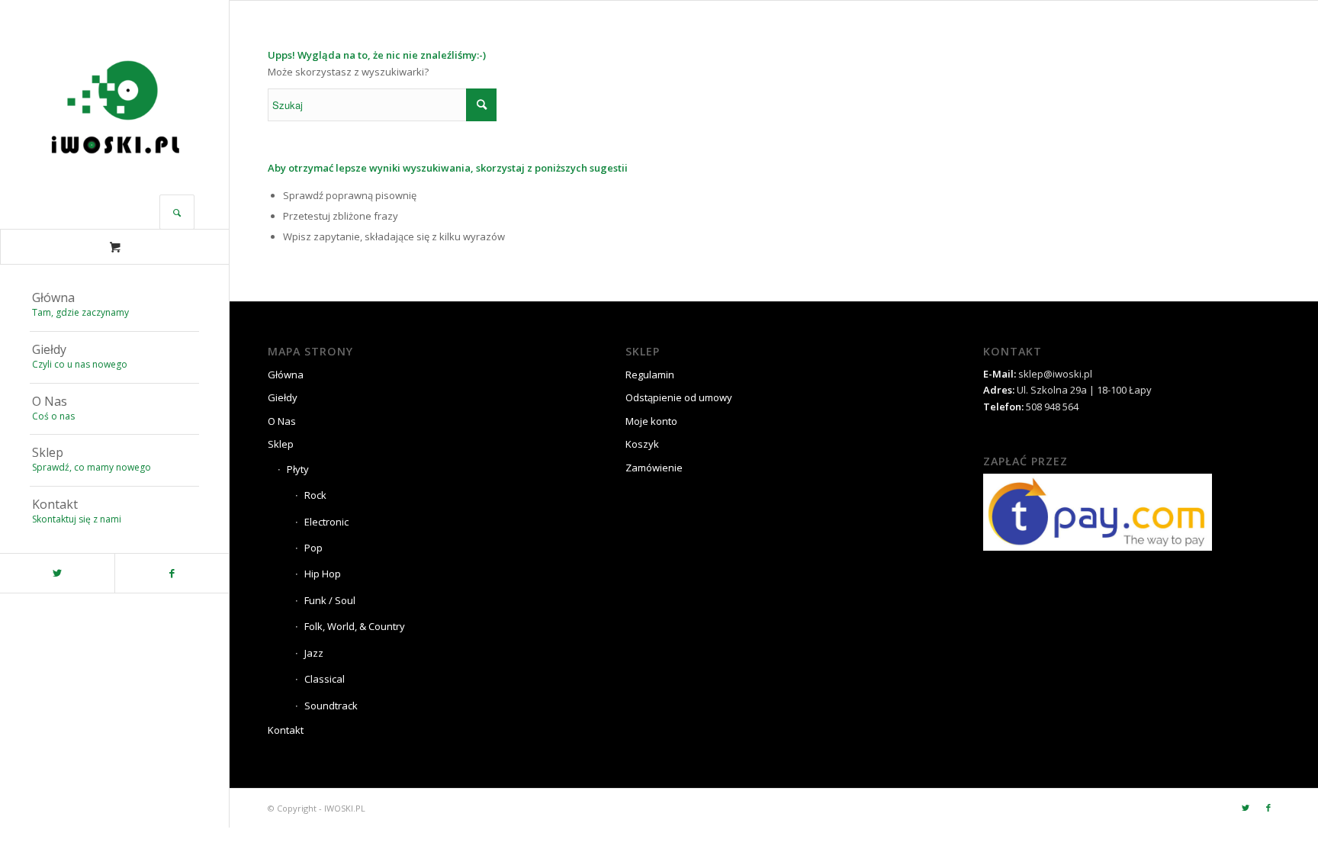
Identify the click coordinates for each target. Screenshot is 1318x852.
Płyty (298, 469)
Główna (286, 374)
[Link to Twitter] (57, 573)
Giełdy (282, 397)
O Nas (282, 421)
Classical (324, 679)
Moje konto (651, 421)
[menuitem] (114, 306)
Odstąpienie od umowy (678, 397)
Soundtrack (331, 705)
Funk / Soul (329, 600)
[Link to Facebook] (171, 573)
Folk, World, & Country (354, 626)
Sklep (281, 444)
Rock (315, 495)
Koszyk (642, 444)
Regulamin (649, 374)
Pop (313, 548)
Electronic (326, 522)
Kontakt (286, 730)
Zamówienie (654, 467)
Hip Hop (322, 573)
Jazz (313, 653)
